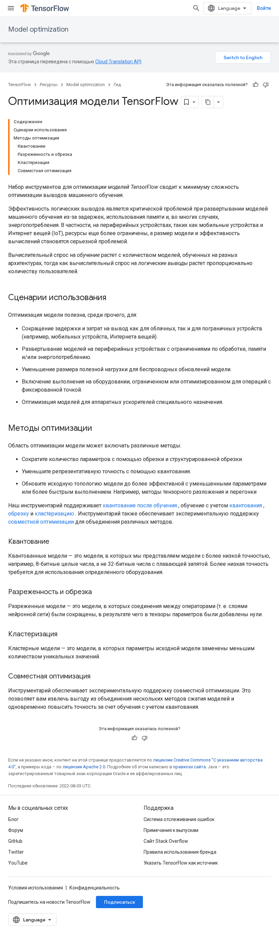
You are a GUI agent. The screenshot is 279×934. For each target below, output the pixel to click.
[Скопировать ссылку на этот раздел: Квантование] (56, 542)
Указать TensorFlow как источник (181, 863)
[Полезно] (255, 85)
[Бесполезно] (266, 85)
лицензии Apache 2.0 (84, 766)
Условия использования (35, 887)
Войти (264, 8)
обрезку (18, 513)
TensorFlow (19, 84)
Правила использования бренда (180, 852)
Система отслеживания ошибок (179, 819)
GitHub (15, 841)
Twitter (16, 852)
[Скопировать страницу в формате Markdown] (208, 102)
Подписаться (119, 902)
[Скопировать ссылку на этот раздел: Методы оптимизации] (99, 429)
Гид (117, 84)
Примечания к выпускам (171, 830)
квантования (245, 505)
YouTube (18, 863)
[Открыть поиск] (196, 8)
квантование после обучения (140, 505)
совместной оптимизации (41, 522)
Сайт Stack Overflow (166, 841)
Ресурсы (49, 84)
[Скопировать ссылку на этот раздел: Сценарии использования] (113, 298)
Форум (15, 830)
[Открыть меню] (11, 8)
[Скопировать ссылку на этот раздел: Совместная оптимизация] (97, 677)
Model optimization (38, 29)
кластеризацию (54, 513)
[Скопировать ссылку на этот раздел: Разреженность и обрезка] (98, 592)
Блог (13, 819)
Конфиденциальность (94, 887)
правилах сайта (189, 766)
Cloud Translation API (118, 61)
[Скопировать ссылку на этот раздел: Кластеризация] (64, 634)
